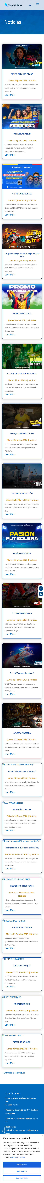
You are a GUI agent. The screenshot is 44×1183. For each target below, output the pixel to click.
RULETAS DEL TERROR (22, 927)
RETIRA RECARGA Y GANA (22, 73)
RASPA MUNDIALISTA (22, 133)
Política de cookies (17, 1157)
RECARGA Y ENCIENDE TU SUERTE (22, 373)
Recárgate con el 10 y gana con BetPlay (22, 847)
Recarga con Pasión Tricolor (22, 433)
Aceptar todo (22, 1165)
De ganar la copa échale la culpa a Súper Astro (22, 255)
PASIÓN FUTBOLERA (22, 553)
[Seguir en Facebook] (41, 588)
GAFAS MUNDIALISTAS (22, 193)
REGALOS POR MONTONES (22, 885)
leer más (10, 94)
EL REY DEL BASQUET (22, 965)
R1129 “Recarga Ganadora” (22, 673)
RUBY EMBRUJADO (22, 1003)
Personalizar (22, 1171)
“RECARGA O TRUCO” (22, 1042)
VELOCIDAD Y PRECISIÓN (22, 493)
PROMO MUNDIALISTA (22, 313)
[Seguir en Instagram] (41, 594)
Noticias (33, 80)
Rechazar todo (22, 1178)
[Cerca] (42, 1135)
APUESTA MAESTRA (22, 733)
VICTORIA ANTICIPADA (22, 613)
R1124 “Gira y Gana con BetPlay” (22, 771)
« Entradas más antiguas (13, 1072)
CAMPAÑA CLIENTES (22, 809)
